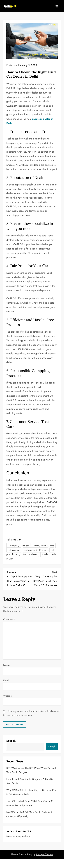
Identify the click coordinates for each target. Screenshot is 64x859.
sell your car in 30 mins (35, 550)
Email (6, 680)
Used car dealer (30, 554)
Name (6, 665)
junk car (25, 545)
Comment (9, 619)
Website (7, 696)
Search (11, 740)
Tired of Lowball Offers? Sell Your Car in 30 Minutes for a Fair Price (29, 803)
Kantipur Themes (44, 854)
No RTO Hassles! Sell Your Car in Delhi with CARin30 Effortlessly (29, 814)
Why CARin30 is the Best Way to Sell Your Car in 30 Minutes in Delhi (31, 792)
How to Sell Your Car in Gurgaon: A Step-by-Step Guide (29, 781)
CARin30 (12, 545)
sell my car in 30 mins (44, 545)
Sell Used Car (13, 539)
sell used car (14, 550)
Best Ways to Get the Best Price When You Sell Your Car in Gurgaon (31, 770)
